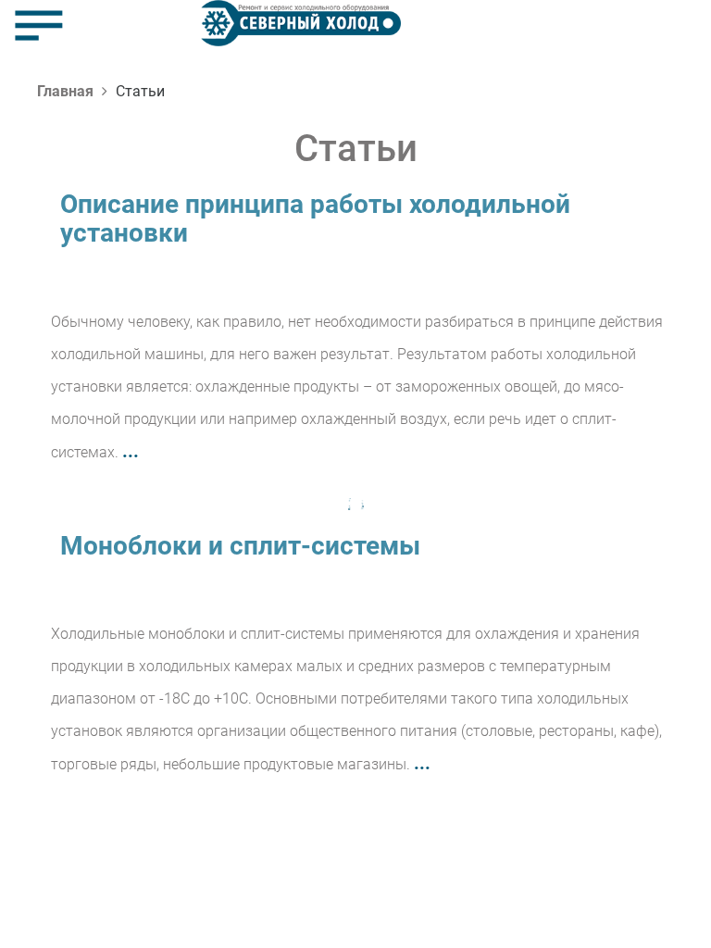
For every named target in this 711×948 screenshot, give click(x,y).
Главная (65, 91)
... (130, 451)
